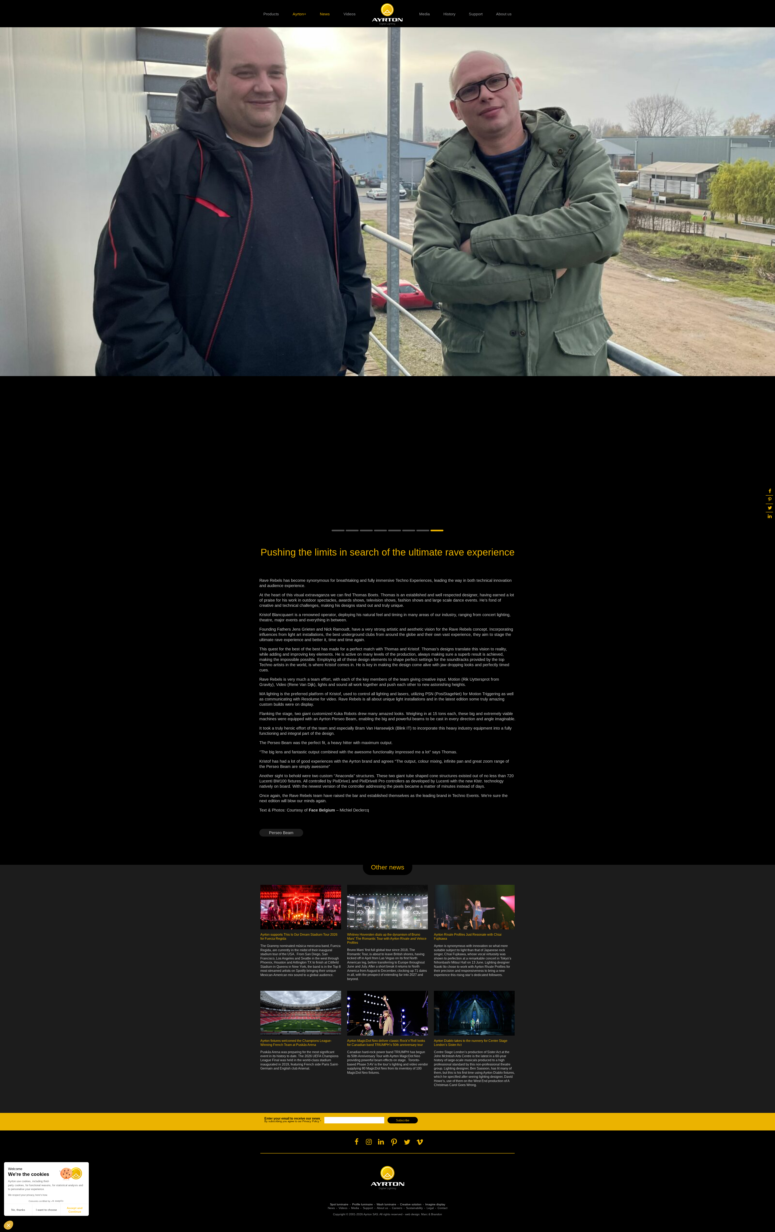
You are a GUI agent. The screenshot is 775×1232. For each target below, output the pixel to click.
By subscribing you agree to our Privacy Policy (292, 1120)
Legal (430, 1208)
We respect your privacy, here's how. (28, 1195)
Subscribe (402, 1120)
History (449, 14)
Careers (397, 1208)
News (325, 14)
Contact (442, 1208)
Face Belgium (322, 810)
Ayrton (387, 14)
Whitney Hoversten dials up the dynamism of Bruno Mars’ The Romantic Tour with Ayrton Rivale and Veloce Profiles (386, 938)
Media (424, 14)
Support (476, 14)
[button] (338, 530)
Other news (387, 867)
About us (382, 1208)
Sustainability (414, 1208)
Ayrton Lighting (387, 1178)
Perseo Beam (281, 832)
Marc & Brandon (431, 1214)
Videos (350, 14)
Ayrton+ (299, 14)
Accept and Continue (75, 1209)
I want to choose (46, 1209)
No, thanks (18, 1209)
